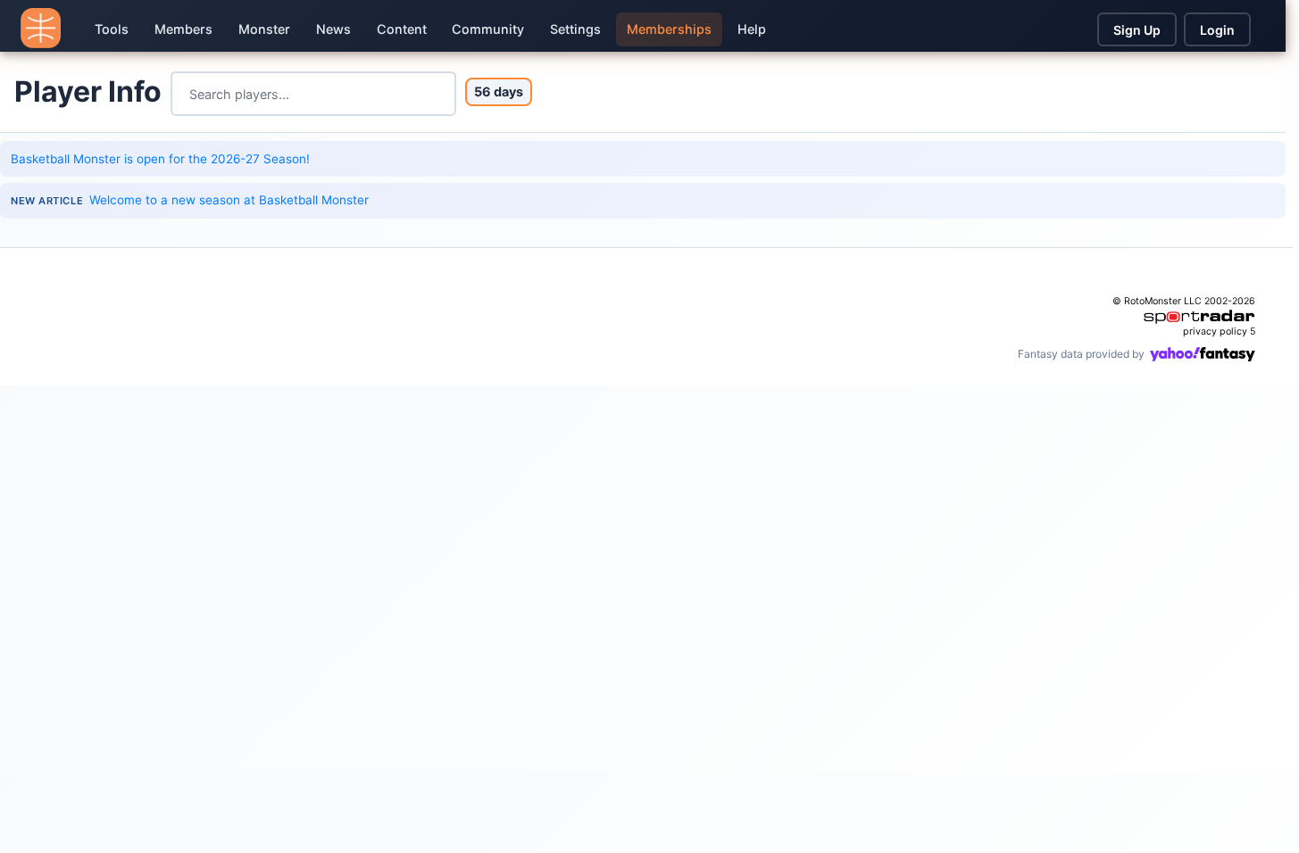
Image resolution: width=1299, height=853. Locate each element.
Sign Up (1137, 29)
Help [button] (751, 29)
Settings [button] (575, 29)
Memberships (669, 29)
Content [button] (402, 29)
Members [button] (183, 29)
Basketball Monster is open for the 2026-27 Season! (160, 159)
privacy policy (1215, 331)
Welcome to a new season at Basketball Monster (229, 200)
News (333, 29)
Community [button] (488, 29)
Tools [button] (112, 29)
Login (1217, 29)
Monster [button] (264, 29)
